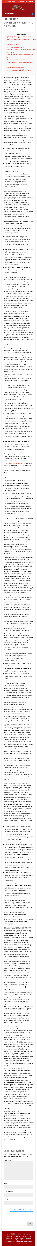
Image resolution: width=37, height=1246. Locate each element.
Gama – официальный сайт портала (18, 70)
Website (6, 1200)
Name (5, 1183)
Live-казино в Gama (13, 44)
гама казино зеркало (16, 463)
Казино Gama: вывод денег (15, 67)
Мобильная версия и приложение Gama (19, 60)
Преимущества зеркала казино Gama (18, 37)
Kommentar (8, 1160)
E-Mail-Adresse (8, 1192)
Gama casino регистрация (15, 47)
